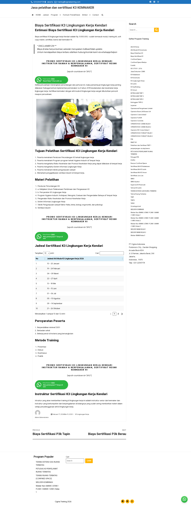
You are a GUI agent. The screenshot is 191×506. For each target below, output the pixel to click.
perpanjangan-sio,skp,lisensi (140, 148)
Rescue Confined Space (139, 163)
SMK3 (132, 179)
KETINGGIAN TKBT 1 (137, 93)
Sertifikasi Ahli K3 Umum (139, 172)
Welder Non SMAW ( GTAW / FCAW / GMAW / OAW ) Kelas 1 (47, 489)
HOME (38, 15)
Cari (67, 457)
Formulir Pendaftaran (71, 15)
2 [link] (118, 314)
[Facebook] (150, 2)
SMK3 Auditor (135, 182)
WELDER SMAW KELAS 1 (138, 229)
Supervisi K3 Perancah (138, 185)
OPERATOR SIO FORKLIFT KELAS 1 (141, 133)
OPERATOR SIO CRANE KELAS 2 (141, 127)
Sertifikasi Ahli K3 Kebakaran (140, 166)
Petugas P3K (135, 157)
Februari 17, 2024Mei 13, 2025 (63, 414)
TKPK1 (133, 203)
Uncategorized (136, 206)
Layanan (134, 105)
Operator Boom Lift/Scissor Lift (141, 111)
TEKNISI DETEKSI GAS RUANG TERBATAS (143, 191)
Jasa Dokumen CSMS (138, 71)
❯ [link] (122, 314)
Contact (96, 15)
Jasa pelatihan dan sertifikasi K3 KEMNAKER (62, 7)
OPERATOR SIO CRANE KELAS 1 (141, 124)
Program (54, 15)
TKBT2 (133, 200)
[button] (45, 258)
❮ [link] (111, 314)
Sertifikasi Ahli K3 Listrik (138, 169)
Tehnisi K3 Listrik (136, 188)
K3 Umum (134, 90)
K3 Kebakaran (135, 75)
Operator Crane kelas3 (138, 115)
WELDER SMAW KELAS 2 (138, 232)
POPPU (133, 160)
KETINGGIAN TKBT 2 (137, 96)
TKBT (132, 197)
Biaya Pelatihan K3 (137, 53)
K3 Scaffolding (135, 87)
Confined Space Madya (138, 62)
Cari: (97, 253)
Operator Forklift (136, 118)
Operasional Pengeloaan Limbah (142, 108)
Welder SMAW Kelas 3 (138, 235)
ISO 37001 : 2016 (136, 68)
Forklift (133, 65)
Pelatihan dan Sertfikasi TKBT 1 (141, 145)
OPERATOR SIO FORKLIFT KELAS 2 (142, 136)
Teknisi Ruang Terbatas (138, 194)
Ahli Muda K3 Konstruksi (139, 50)
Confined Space (136, 59)
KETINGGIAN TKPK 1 (137, 99)
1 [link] (114, 314)
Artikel (85, 15)
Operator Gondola (137, 121)
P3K (132, 139)
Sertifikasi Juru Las (137, 176)
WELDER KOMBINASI (137, 209)
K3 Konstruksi (135, 78)
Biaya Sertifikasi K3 (137, 56)
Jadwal (46, 15)
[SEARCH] (156, 29)
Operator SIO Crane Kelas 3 (140, 130)
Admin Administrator (42, 417)
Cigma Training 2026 (63, 502)
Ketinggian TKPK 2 (137, 102)
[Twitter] (154, 2)
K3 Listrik (134, 84)
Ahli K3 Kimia (135, 47)
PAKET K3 (134, 142)
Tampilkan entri (44, 253)
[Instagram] (158, 2)
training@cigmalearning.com (68, 2)
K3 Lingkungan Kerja (82, 414)
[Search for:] (141, 30)
